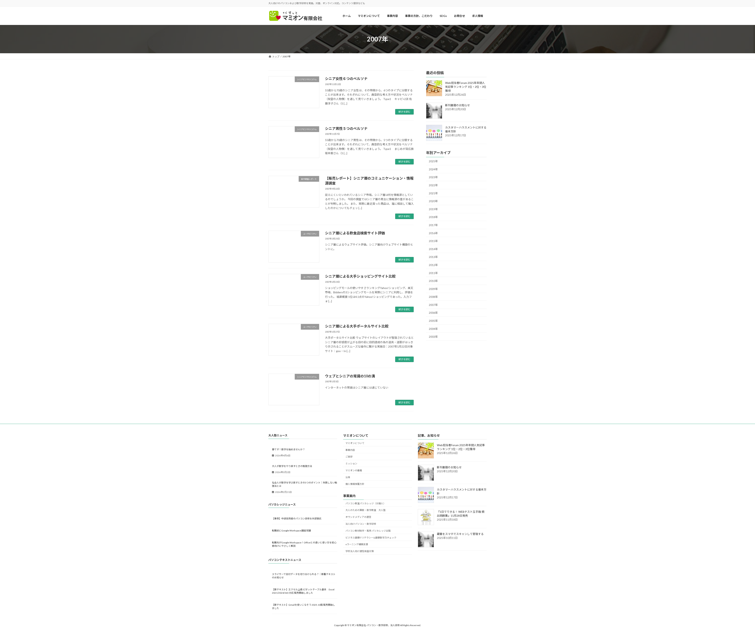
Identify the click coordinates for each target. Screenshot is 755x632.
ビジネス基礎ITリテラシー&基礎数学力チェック (370, 537)
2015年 (433, 241)
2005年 (433, 320)
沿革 (347, 477)
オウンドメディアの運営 (358, 517)
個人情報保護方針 (354, 484)
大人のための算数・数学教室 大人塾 (365, 510)
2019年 (433, 209)
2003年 (433, 336)
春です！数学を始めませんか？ (288, 449)
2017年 (433, 225)
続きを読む (404, 111)
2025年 (433, 161)
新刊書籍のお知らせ (457, 105)
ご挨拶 (349, 456)
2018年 (433, 217)
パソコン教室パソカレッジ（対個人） (365, 503)
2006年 (433, 313)
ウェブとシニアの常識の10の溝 (350, 376)
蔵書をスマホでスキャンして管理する (460, 534)
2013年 (433, 257)
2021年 (433, 193)
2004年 (433, 328)
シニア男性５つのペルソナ (346, 128)
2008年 (433, 297)
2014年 (433, 249)
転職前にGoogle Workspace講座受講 (291, 530)
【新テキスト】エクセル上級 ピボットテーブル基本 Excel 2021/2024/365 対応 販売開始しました (303, 591)
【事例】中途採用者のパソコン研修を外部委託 (296, 518)
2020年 (433, 201)
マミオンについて (354, 443)
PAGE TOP (735, 609)
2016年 (433, 233)
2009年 (433, 289)
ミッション (351, 463)
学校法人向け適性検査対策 (359, 551)
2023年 (433, 177)
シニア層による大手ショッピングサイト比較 (360, 276)
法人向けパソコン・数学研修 (360, 523)
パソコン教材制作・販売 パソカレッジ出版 (368, 530)
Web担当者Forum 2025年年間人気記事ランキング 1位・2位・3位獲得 (465, 87)
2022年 (433, 185)
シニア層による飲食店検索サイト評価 (355, 233)
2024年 (433, 169)
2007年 (433, 304)
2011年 (433, 273)
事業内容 (350, 450)
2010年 (433, 281)
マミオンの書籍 (353, 470)
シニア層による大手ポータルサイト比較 (357, 326)
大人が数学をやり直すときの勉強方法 (292, 466)
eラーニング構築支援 (356, 544)
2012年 (433, 265)
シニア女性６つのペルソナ (346, 78)
